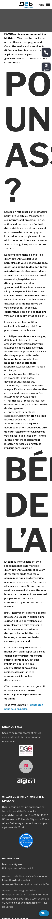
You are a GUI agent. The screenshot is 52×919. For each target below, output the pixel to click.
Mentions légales (12, 864)
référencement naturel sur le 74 (30, 884)
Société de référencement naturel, (22, 732)
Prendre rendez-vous (46, 69)
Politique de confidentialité (17, 868)
